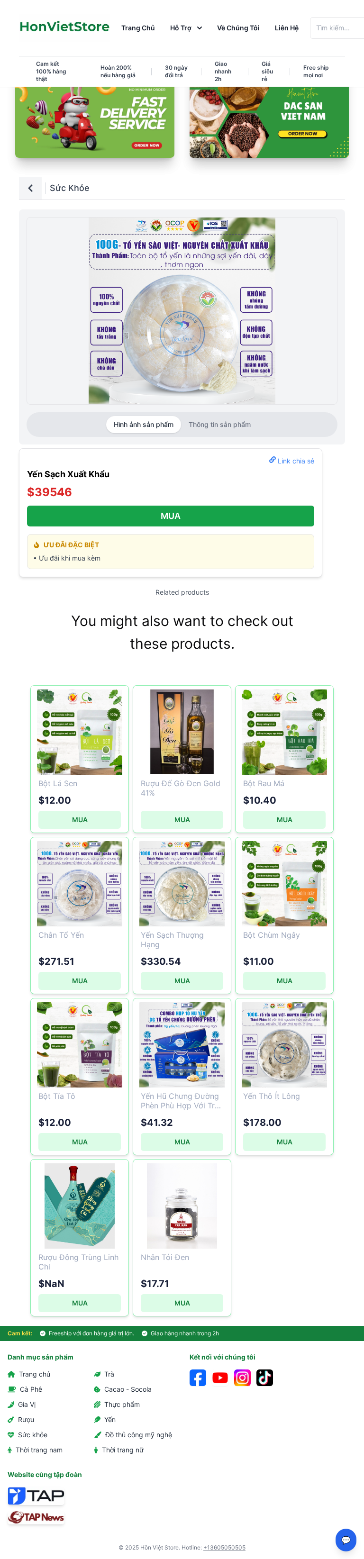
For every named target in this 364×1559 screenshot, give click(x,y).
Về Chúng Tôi (238, 28)
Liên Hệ (287, 28)
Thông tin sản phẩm (220, 424)
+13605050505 (224, 1547)
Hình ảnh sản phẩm (143, 424)
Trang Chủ (138, 28)
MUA (171, 516)
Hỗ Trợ (180, 28)
